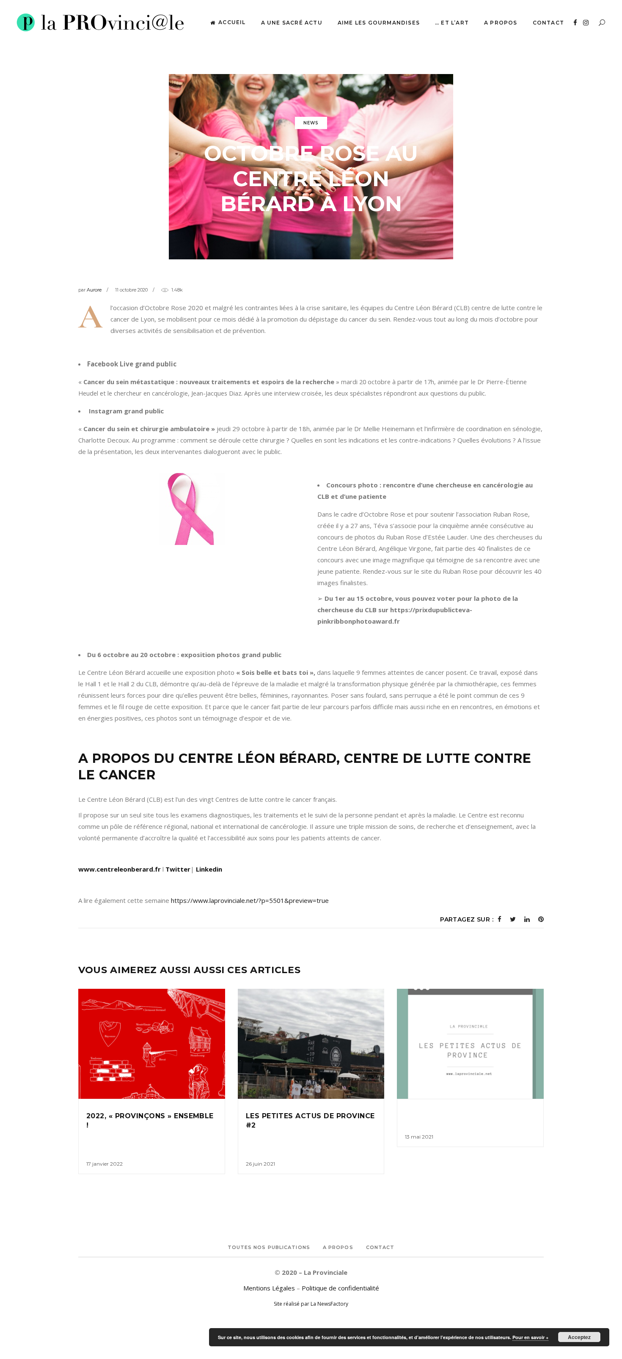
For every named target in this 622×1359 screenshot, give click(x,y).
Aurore (94, 290)
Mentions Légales (269, 1288)
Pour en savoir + (530, 1337)
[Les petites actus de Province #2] (311, 1044)
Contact (380, 1247)
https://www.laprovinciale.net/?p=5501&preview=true (250, 900)
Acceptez (579, 1337)
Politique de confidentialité (340, 1288)
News (311, 123)
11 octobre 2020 (131, 290)
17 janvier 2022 (104, 1164)
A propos (338, 1247)
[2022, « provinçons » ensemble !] (151, 1044)
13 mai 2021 (419, 1136)
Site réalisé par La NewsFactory (311, 1303)
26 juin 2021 (260, 1164)
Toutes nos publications (269, 1247)
